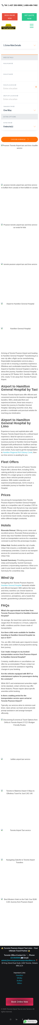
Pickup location (9, 85)
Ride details (8, 57)
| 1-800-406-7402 (29, 5)
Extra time (7, 123)
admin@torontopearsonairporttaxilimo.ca (18, 960)
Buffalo (19, 981)
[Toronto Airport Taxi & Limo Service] (8, 26)
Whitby (19, 978)
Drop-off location (10, 96)
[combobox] (19, 46)
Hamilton (19, 975)
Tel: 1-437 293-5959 (13, 5)
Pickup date (7, 63)
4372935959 (15, 958)
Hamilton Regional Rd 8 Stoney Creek (17, 452)
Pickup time (7, 74)
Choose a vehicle (18, 139)
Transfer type (8, 106)
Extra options (9, 117)
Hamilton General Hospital (11, 585)
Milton (19, 983)
